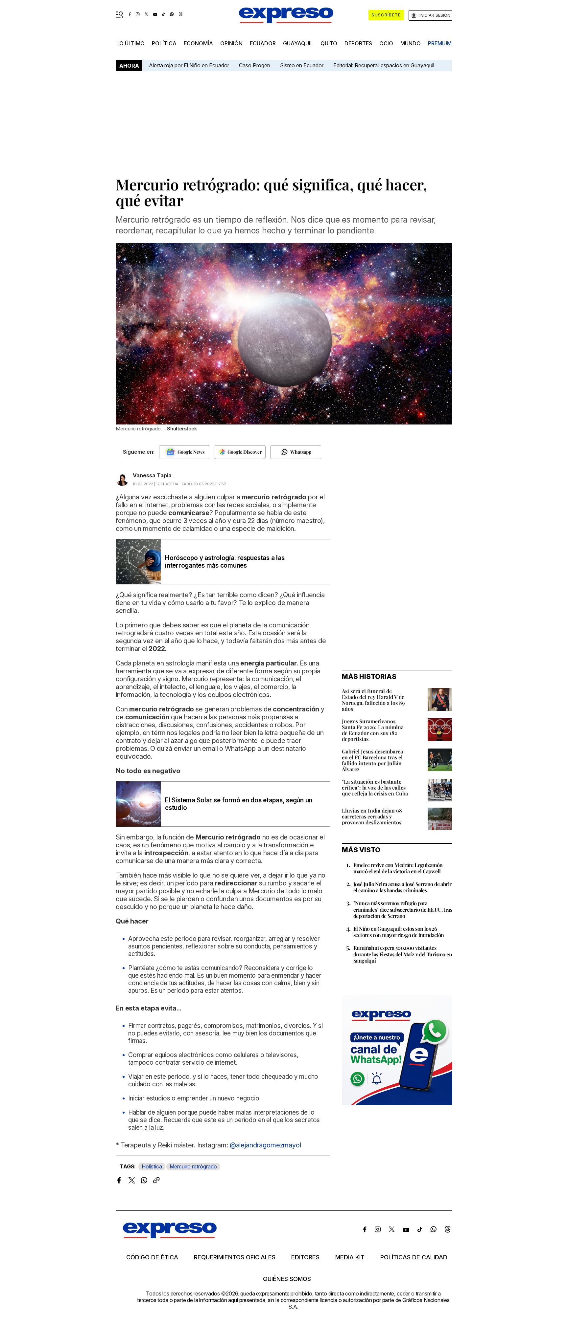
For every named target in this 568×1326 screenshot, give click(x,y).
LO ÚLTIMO (130, 43)
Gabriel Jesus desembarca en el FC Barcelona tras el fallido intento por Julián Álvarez (372, 760)
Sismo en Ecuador (301, 65)
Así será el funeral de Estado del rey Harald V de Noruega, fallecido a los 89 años (373, 699)
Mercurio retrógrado (193, 1166)
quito (328, 43)
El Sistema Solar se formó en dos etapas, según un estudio (238, 804)
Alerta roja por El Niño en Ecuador (189, 65)
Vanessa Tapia (152, 475)
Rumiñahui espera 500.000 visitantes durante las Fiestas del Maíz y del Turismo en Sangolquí (402, 954)
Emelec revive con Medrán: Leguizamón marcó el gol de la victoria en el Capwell (397, 868)
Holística (152, 1166)
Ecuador (263, 43)
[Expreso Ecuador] (170, 1236)
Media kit (350, 1257)
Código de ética (152, 1257)
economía (198, 43)
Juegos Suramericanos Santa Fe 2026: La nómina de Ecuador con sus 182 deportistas (373, 730)
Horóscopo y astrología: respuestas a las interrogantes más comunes (224, 561)
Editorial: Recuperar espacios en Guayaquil (383, 65)
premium (440, 43)
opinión (231, 43)
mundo (410, 43)
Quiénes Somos (287, 1279)
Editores (305, 1257)
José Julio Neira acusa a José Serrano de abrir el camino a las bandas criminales (402, 887)
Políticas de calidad (413, 1257)
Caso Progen (254, 65)
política (164, 43)
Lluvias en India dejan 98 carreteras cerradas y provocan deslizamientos (372, 816)
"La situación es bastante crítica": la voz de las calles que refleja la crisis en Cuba (375, 787)
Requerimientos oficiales (234, 1257)
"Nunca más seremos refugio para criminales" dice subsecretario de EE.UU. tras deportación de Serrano (402, 909)
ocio (386, 43)
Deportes (358, 43)
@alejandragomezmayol (265, 1145)
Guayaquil (298, 43)
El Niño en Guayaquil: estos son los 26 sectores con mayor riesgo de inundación (398, 931)
